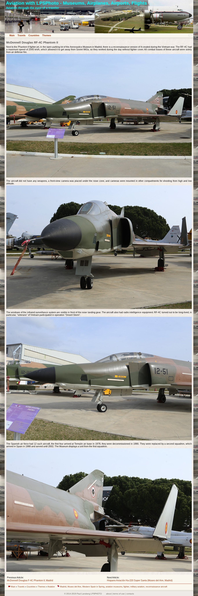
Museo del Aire (74, 586)
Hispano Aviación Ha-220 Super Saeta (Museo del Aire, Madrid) (139, 580)
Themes (46, 35)
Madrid (63, 586)
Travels (22, 35)
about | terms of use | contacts (120, 594)
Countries (33, 35)
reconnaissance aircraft (156, 586)
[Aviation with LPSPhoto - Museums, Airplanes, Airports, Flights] (99, 32)
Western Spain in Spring (93, 586)
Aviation (51, 586)
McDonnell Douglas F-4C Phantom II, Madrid (30, 580)
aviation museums (114, 586)
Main (12, 35)
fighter (126, 586)
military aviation (137, 586)
